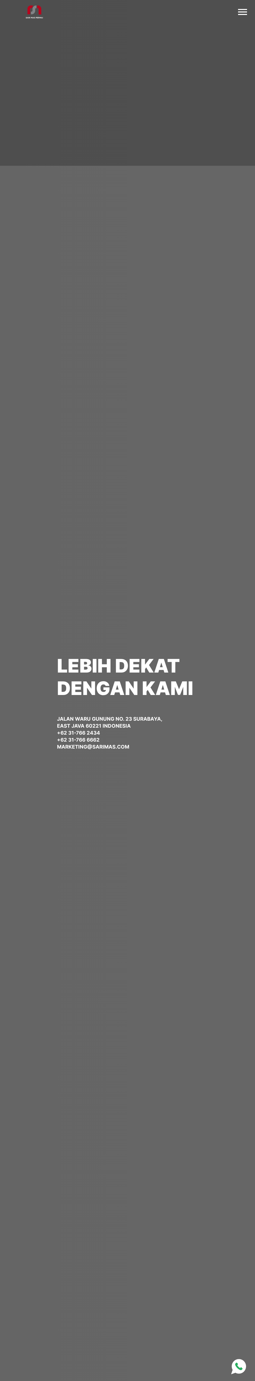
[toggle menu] (242, 10)
